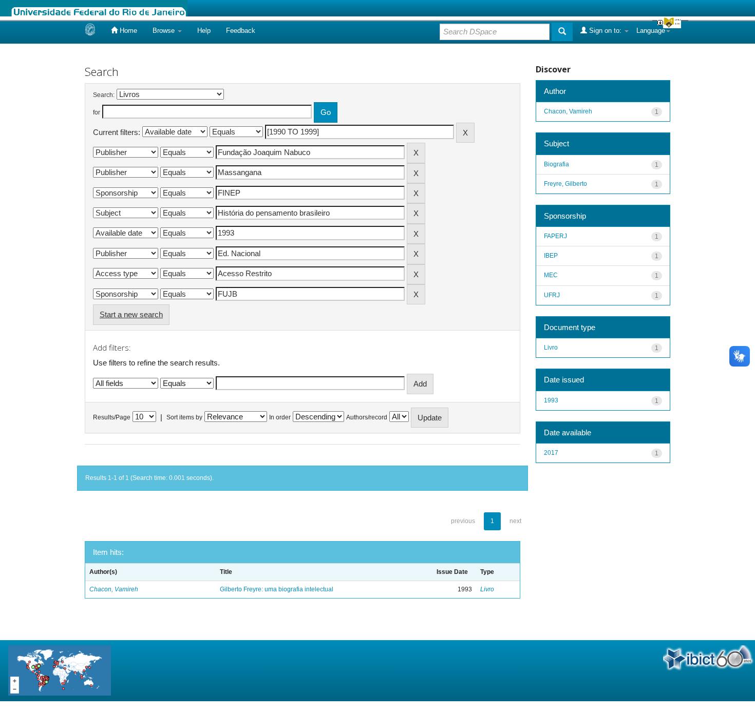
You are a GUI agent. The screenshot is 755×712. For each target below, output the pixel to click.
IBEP (551, 255)
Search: (104, 95)
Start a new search (131, 314)
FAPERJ (555, 236)
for (96, 112)
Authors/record (366, 417)
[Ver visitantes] (59, 670)
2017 (551, 452)
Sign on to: (605, 30)
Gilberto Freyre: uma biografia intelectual (276, 589)
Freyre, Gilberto (565, 183)
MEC (551, 275)
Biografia (556, 164)
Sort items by (184, 417)
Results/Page (111, 417)
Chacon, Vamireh (113, 589)
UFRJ (552, 295)
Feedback (240, 30)
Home (127, 30)
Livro (487, 589)
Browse (165, 30)
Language (650, 30)
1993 (551, 400)
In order (280, 417)
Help (204, 30)
